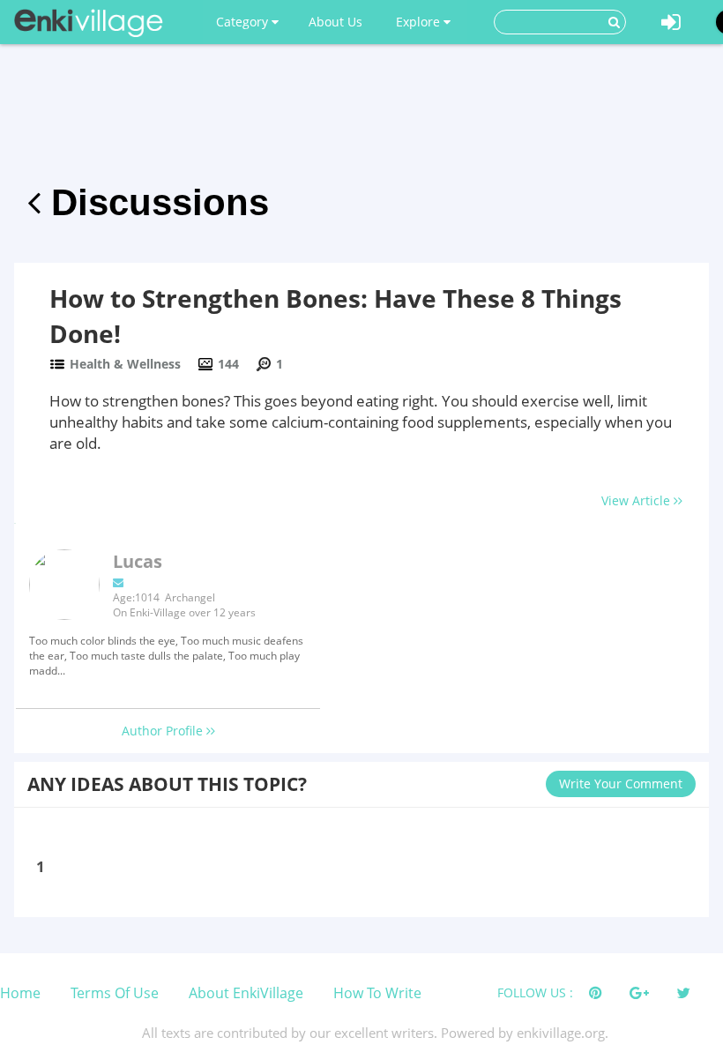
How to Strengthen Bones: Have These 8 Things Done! (335, 315)
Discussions (155, 202)
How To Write (377, 993)
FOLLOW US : (535, 992)
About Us (335, 21)
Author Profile (164, 730)
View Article (637, 500)
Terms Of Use (115, 993)
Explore (419, 21)
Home (20, 993)
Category (244, 21)
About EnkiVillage (246, 993)
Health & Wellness (125, 363)
